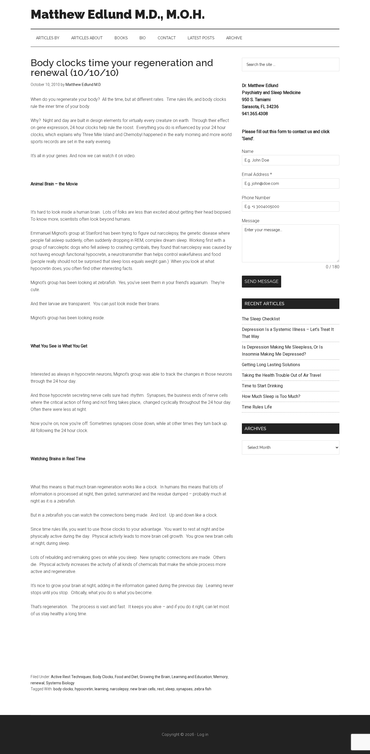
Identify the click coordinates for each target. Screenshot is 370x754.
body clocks (63, 689)
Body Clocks (103, 677)
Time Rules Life (257, 407)
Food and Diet (126, 677)
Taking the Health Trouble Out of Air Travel (281, 375)
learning (101, 689)
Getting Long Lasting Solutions (271, 364)
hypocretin (84, 689)
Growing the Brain (155, 677)
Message (250, 220)
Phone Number (256, 197)
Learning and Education (192, 677)
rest (160, 689)
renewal (37, 683)
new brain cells (142, 689)
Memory (220, 677)
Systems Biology (60, 683)
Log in (202, 734)
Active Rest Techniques (71, 677)
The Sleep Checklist (261, 318)
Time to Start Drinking (262, 385)
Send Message (261, 281)
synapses (184, 689)
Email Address (257, 174)
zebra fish (202, 689)
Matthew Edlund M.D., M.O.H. (118, 14)
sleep (170, 689)
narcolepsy (119, 689)
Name (248, 151)
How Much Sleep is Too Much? (271, 396)
